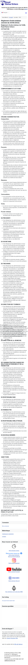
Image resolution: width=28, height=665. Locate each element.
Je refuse (7, 339)
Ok (2, 339)
